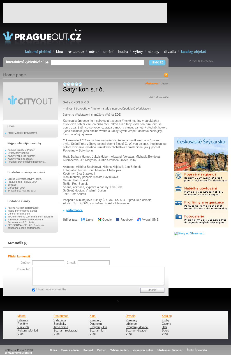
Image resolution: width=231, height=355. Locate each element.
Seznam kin (97, 330)
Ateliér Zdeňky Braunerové (22, 132)
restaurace (76, 51)
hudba (123, 51)
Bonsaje (12, 184)
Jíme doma (60, 327)
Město (21, 316)
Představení (152, 83)
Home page (14, 74)
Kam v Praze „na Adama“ (21, 155)
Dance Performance (19, 213)
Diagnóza (96, 323)
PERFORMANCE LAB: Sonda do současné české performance (26, 226)
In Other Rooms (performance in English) (30, 216)
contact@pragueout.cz (18, 352)
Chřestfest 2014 (16, 187)
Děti (164, 327)
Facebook (126, 219)
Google (107, 219)
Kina (92, 316)
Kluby (165, 320)
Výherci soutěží (119, 350)
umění (108, 51)
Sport (165, 330)
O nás (53, 350)
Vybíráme (59, 320)
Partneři (101, 350)
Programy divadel (137, 327)
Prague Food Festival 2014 (22, 181)
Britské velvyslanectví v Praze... (25, 179)
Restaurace (60, 316)
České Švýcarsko (197, 350)
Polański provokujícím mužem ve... (27, 161)
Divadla (130, 316)
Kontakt (88, 350)
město (94, 51)
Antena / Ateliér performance (23, 207)
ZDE (118, 114)
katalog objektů (193, 51)
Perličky (22, 323)
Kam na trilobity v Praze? (21, 150)
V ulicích (23, 327)
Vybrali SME (150, 219)
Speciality (59, 323)
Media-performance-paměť (22, 210)
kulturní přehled (38, 51)
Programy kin (98, 327)
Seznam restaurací (65, 330)
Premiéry (95, 320)
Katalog (167, 316)
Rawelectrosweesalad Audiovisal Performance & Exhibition (25, 221)
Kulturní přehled (27, 330)
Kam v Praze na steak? (20, 158)
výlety (138, 51)
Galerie (166, 323)
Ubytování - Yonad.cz (170, 350)
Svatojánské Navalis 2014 (22, 190)
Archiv (165, 83)
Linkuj (90, 219)
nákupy (153, 51)
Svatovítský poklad (18, 153)
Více (20, 334)
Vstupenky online (143, 350)
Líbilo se (131, 323)
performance (74, 210)
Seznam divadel (136, 330)
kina (59, 51)
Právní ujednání (70, 350)
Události (22, 320)
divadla (170, 51)
